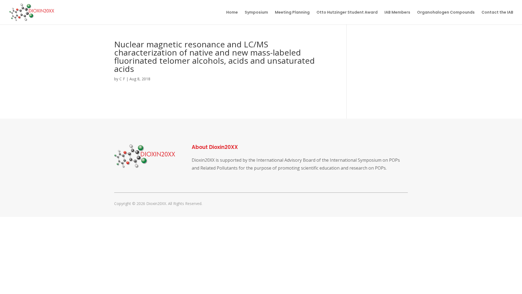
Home (232, 12)
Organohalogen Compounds (446, 12)
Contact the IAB (497, 12)
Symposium (256, 12)
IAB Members (397, 12)
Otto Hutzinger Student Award (347, 12)
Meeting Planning (292, 12)
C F (122, 78)
